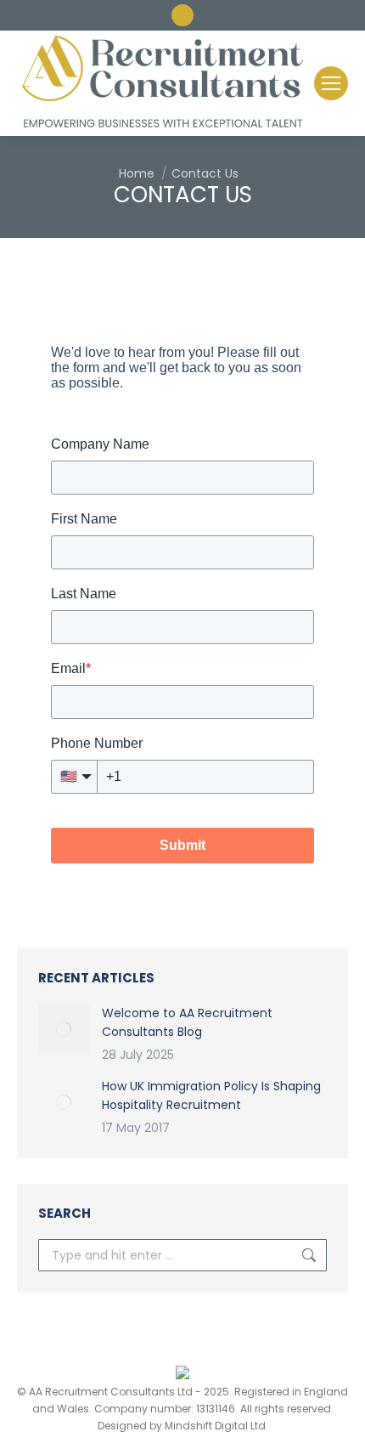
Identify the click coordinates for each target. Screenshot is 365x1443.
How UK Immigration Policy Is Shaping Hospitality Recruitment (211, 1095)
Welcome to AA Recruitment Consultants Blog (187, 1022)
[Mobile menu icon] (331, 83)
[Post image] (63, 1029)
